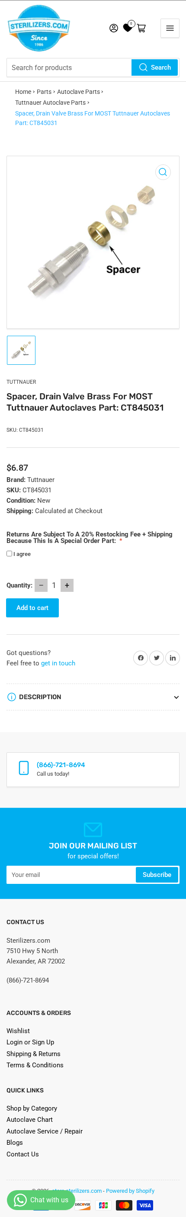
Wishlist (18, 1031)
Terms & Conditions (35, 1065)
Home (23, 91)
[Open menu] (170, 28)
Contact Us (22, 1154)
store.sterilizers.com (77, 1191)
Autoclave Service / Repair (44, 1131)
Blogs (14, 1142)
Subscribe (157, 875)
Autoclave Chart (29, 1120)
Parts (44, 91)
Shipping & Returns (33, 1054)
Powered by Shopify (130, 1191)
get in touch (58, 663)
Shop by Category (31, 1108)
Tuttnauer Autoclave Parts (50, 102)
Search (161, 67)
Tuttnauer (21, 382)
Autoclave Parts (78, 91)
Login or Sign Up (30, 1042)
